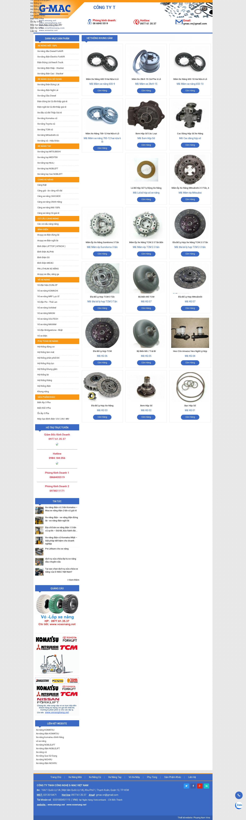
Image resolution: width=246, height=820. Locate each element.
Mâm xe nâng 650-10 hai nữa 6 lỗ (190, 79)
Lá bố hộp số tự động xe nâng (146, 188)
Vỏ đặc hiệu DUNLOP (47, 285)
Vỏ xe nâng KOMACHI (47, 290)
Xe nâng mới (75, 777)
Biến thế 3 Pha (44, 408)
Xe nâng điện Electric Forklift (51, 56)
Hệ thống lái (43, 374)
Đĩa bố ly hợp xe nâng (102, 405)
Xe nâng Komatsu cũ (47, 118)
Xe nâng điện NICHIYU (46, 763)
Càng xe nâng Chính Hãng (49, 202)
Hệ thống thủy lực (45, 363)
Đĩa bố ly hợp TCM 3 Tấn (102, 296)
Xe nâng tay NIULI (45, 163)
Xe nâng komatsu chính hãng (50, 737)
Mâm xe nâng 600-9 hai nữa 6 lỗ (102, 79)
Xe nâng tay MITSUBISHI (49, 151)
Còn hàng (102, 90)
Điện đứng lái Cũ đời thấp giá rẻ (52, 101)
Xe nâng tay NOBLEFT (47, 168)
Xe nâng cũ (41, 752)
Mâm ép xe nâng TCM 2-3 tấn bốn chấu (146, 244)
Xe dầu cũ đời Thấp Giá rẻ (49, 112)
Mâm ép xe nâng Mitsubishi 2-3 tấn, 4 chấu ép (190, 190)
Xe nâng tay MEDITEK (47, 157)
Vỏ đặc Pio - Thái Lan (47, 302)
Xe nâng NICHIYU (44, 759)
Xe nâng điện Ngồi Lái (47, 90)
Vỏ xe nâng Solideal (46, 307)
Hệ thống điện (44, 386)
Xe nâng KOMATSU (45, 730)
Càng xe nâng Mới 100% (48, 207)
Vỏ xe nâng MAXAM (46, 324)
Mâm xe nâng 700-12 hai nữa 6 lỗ (102, 133)
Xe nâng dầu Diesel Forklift (50, 51)
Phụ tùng (152, 777)
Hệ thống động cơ (45, 346)
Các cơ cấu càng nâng (48, 224)
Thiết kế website (185, 817)
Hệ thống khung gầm (47, 369)
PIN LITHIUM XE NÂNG (48, 268)
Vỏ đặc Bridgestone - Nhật (50, 330)
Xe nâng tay (114, 777)
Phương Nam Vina (201, 817)
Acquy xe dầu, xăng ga (48, 274)
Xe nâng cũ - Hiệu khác (48, 140)
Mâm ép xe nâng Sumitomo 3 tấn (102, 242)
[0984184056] (57, 463)
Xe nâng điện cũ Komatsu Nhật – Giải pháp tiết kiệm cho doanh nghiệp (61, 540)
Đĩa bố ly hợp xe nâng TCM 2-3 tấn (190, 242)
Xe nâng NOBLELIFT (45, 744)
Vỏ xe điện (42, 335)
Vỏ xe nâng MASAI (46, 313)
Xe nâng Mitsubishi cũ (48, 135)
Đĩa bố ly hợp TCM (102, 351)
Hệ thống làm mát (45, 352)
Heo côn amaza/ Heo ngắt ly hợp (190, 351)
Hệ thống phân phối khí (48, 358)
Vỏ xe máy (134, 777)
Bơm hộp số (146, 405)
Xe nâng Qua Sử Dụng (46, 756)
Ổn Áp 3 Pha (43, 413)
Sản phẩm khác (172, 777)
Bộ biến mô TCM (146, 296)
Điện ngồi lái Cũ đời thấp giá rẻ (51, 107)
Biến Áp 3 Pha (44, 402)
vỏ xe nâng (41, 741)
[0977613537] (57, 444)
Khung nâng (43, 391)
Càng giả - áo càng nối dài (49, 190)
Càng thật (42, 185)
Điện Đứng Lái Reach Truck (50, 62)
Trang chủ (55, 777)
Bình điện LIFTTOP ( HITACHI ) (51, 246)
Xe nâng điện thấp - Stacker (50, 68)
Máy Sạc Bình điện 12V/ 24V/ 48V (53, 419)
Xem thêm (74, 580)
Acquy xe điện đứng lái (48, 235)
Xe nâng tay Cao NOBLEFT (49, 174)
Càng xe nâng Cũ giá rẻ (48, 213)
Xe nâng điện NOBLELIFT (48, 748)
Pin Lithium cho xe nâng (57, 548)
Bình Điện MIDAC (45, 263)
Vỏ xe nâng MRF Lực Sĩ (48, 296)
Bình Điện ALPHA (45, 251)
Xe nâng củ (95, 777)
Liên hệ (192, 777)
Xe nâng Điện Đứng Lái (48, 84)
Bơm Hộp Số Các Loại (146, 133)
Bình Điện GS (43, 257)
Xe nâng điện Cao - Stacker (50, 73)
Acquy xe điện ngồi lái (47, 240)
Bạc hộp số (190, 405)
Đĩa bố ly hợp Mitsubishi (190, 296)
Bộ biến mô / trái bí (146, 351)
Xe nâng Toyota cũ (46, 124)
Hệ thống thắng (44, 380)
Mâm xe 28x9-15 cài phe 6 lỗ (146, 79)
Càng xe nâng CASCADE (49, 196)
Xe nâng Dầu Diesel (46, 95)
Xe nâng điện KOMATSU (47, 733)
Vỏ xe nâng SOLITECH (47, 319)
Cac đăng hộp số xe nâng (190, 133)
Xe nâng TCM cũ (45, 129)
